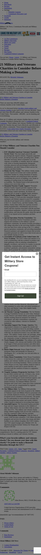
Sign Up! (20, 296)
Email (7, 269)
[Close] (37, 253)
